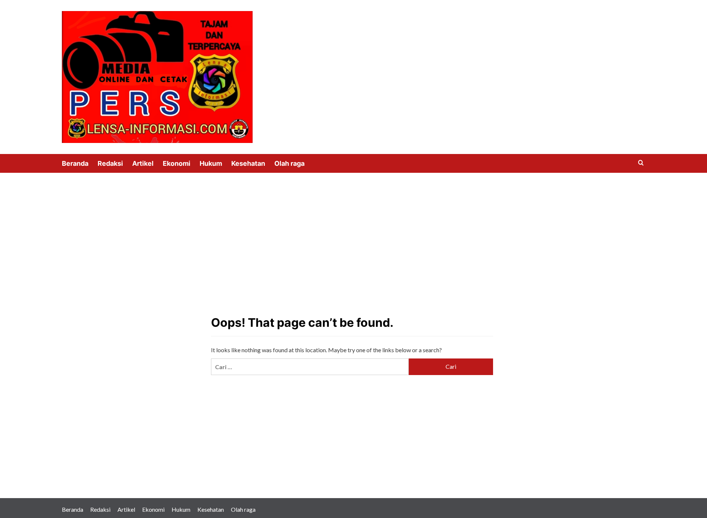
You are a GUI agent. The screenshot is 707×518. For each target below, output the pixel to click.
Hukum (211, 163)
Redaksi (110, 163)
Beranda (75, 163)
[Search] (641, 163)
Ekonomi (176, 163)
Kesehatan (248, 163)
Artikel (143, 163)
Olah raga (289, 163)
